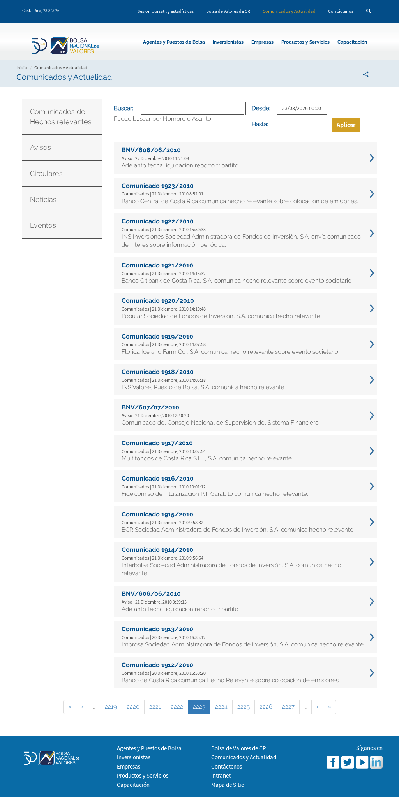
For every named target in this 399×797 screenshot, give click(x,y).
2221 (155, 706)
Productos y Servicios (305, 42)
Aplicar (346, 124)
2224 (221, 706)
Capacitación (352, 42)
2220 (133, 706)
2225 (243, 706)
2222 (177, 706)
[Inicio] (66, 46)
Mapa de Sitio (227, 784)
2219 (111, 706)
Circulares (46, 173)
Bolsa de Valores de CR (228, 11)
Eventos (43, 225)
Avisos (40, 147)
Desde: (261, 108)
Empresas (262, 42)
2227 (288, 706)
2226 (266, 706)
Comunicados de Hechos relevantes (61, 116)
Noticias (43, 199)
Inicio (21, 67)
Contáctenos (340, 11)
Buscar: (123, 108)
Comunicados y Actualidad (289, 11)
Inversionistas (228, 42)
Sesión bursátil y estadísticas (166, 11)
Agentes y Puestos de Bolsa (174, 42)
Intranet (221, 775)
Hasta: (260, 124)
